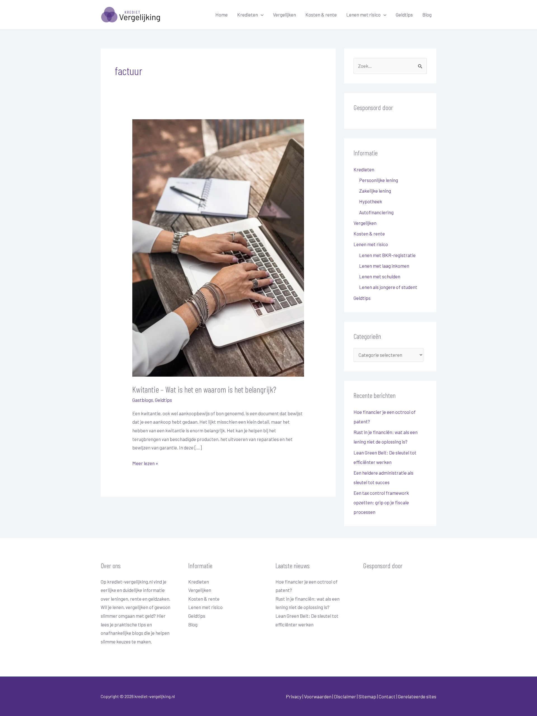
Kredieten (198, 581)
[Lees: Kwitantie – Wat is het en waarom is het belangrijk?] (218, 247)
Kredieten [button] (247, 14)
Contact (387, 696)
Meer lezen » (145, 462)
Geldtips (404, 14)
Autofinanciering (376, 212)
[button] (260, 14)
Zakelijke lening (375, 190)
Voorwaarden (317, 696)
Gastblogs (142, 400)
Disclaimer (345, 696)
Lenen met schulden (379, 276)
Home (221, 14)
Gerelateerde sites (417, 696)
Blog (427, 14)
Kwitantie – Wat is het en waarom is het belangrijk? (204, 389)
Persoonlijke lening (378, 180)
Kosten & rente (321, 14)
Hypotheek (370, 201)
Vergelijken (284, 14)
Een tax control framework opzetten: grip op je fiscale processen (381, 502)
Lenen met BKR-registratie (387, 255)
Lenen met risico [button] (363, 14)
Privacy (294, 696)
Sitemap (367, 696)
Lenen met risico (205, 607)
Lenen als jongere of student (388, 287)
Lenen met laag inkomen (384, 266)
